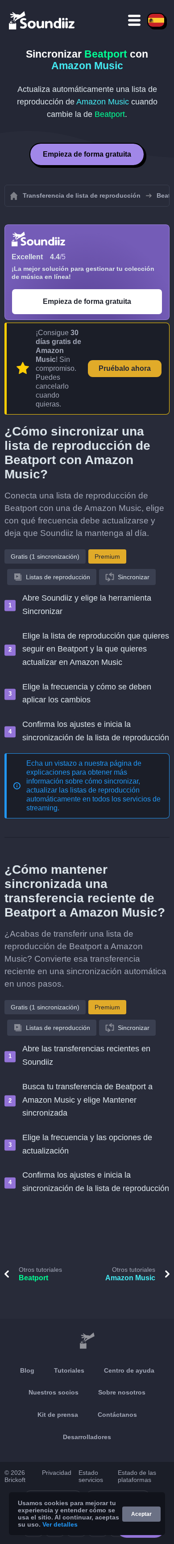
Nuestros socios (54, 1392)
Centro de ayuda (129, 1370)
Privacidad (56, 1472)
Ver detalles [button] (60, 1524)
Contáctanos (117, 1414)
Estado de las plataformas (137, 1476)
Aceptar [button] (141, 1514)
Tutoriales (69, 1370)
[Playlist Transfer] (42, 20)
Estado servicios (91, 1476)
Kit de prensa (57, 1414)
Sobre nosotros (121, 1392)
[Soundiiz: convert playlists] (87, 1341)
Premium (107, 556)
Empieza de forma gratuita (87, 154)
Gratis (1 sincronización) (45, 556)
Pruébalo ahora (125, 368)
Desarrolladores (87, 1436)
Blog (27, 1370)
